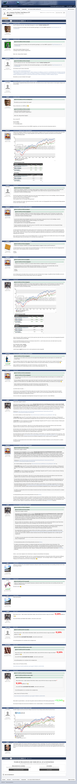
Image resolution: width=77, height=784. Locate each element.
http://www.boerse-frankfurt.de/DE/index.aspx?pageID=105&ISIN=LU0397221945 (28, 666)
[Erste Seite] (3, 21)
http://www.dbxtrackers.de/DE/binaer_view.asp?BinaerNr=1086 (42, 414)
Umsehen (5, 6)
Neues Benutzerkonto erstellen (19, 769)
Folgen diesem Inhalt (59, 12)
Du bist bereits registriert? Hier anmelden (58, 6)
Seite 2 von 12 (29, 20)
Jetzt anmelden (49, 769)
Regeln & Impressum (14, 6)
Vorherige (6, 758)
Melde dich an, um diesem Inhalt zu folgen (47, 12)
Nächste (22, 758)
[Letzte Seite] (25, 21)
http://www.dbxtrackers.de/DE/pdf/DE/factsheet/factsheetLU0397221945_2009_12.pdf (43, 485)
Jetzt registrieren (69, 6)
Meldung (39, 494)
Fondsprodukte (21, 13)
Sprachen (3, 782)
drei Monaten (49, 500)
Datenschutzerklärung (9, 782)
